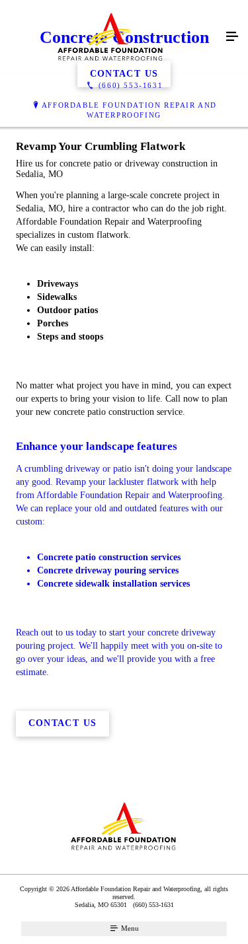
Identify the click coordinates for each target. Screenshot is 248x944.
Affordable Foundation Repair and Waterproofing (129, 110)
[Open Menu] (232, 37)
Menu (129, 928)
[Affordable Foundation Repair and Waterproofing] (110, 37)
